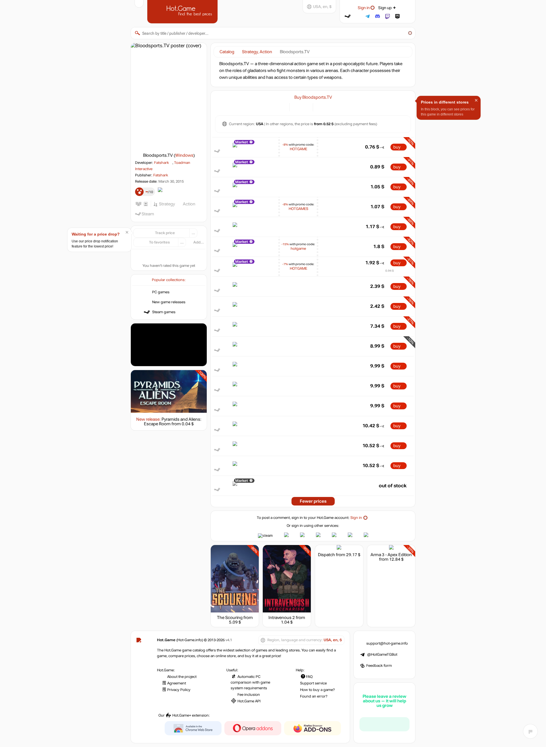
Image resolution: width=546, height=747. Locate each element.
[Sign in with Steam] (348, 16)
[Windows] (321, 107)
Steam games (163, 312)
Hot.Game (183, 11)
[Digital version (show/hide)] (297, 107)
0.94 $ (389, 270)
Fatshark (161, 163)
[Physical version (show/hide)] (305, 107)
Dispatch (326, 554)
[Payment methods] (282, 107)
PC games (160, 292)
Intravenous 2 (281, 617)
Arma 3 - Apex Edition (391, 554)
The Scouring (230, 617)
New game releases (168, 302)
